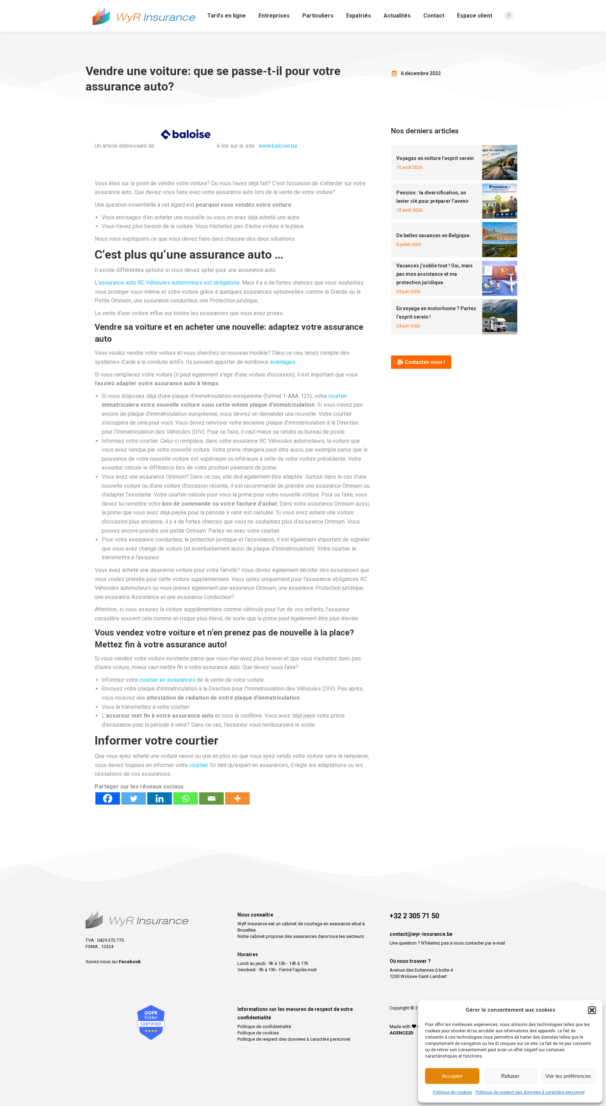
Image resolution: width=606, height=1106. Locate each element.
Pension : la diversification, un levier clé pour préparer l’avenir (432, 197)
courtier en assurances (167, 680)
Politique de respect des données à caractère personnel (530, 1092)
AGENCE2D (401, 1032)
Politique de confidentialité (264, 1026)
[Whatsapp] (185, 798)
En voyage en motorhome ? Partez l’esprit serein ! (436, 313)
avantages (282, 362)
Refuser (510, 1076)
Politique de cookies (452, 1092)
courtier (337, 396)
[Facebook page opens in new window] (508, 15)
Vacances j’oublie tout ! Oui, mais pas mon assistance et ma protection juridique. (434, 274)
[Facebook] (107, 798)
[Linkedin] (159, 798)
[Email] (211, 798)
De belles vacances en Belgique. (433, 235)
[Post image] (499, 162)
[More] (237, 798)
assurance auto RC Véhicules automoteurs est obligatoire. (170, 282)
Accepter (452, 1076)
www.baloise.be (277, 145)
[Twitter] (133, 798)
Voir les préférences (568, 1076)
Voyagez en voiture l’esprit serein (435, 158)
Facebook (130, 961)
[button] (591, 1010)
